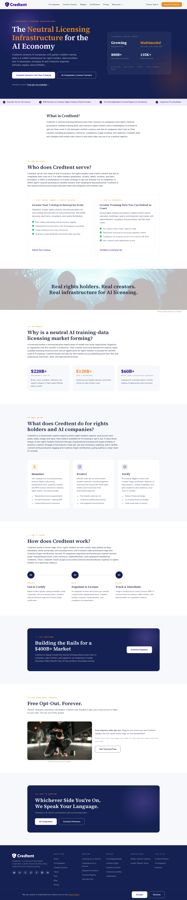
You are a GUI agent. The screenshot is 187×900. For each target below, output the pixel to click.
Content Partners (71, 821)
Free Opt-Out (87, 879)
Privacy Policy (73, 894)
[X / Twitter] (25, 873)
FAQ (55, 876)
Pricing (106, 4)
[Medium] (48, 873)
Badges (83, 4)
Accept (139, 894)
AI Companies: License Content (76, 75)
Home (56, 859)
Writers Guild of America (140, 859)
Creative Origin (112, 863)
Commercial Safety (114, 872)
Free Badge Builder (114, 859)
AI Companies (54, 4)
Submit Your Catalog (41, 250)
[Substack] (42, 873)
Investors (158, 867)
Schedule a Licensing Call (111, 250)
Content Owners (70, 4)
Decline (157, 894)
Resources (116, 4)
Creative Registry (89, 875)
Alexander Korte (168, 312)
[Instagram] (31, 873)
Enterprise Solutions (90, 870)
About (56, 872)
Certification (95, 4)
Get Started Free (107, 749)
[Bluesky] (14, 873)
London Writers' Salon (140, 863)
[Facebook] (36, 873)
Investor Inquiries (171, 4)
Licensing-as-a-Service (91, 859)
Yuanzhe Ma (58, 762)
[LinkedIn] (20, 873)
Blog (55, 880)
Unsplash (179, 312)
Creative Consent (113, 867)
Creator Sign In (152, 4)
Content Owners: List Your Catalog (33, 75)
